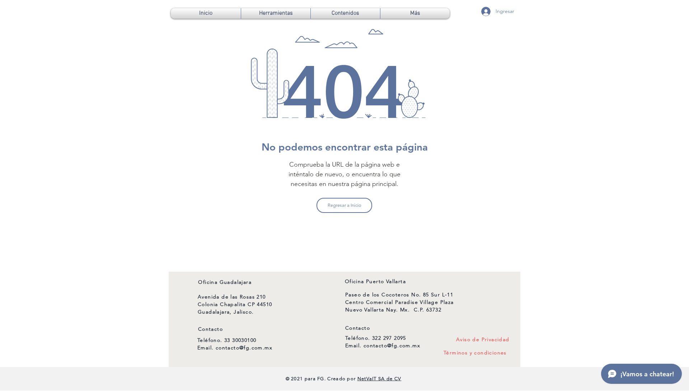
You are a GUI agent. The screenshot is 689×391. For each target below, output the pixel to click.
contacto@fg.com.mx (244, 347)
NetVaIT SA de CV (379, 378)
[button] (276, 13)
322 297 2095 (389, 338)
